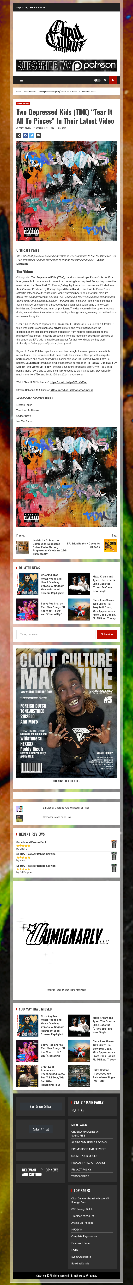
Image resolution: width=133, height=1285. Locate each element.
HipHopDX (93, 362)
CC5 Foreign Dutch (81, 1209)
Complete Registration (84, 1236)
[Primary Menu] (21, 80)
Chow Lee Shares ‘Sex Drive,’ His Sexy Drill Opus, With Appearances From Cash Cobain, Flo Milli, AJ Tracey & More (79, 610)
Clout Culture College (40, 1107)
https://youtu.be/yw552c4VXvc (68, 382)
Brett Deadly (24, 128)
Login (74, 1250)
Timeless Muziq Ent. (83, 1216)
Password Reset (81, 1243)
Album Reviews (23, 103)
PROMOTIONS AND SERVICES (88, 1149)
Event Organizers (81, 1256)
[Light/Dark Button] (97, 80)
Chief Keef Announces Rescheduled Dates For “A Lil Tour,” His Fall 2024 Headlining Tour (27, 1076)
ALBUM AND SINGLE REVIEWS (89, 1142)
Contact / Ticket (40, 1129)
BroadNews (76, 1276)
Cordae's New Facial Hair (57, 817)
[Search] (105, 80)
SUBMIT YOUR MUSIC (84, 1156)
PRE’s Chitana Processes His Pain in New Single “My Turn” (79, 1076)
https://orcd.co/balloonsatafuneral (71, 390)
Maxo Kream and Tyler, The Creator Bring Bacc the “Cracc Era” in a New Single (79, 584)
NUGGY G (76, 1229)
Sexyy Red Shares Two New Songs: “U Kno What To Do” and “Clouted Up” (27, 610)
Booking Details (80, 1263)
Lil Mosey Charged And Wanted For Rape (66, 807)
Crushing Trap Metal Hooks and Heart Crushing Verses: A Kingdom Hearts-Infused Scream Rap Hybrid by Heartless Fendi (27, 584)
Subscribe (107, 634)
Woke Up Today (41, 366)
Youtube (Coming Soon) (113, 80)
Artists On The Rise (82, 1222)
